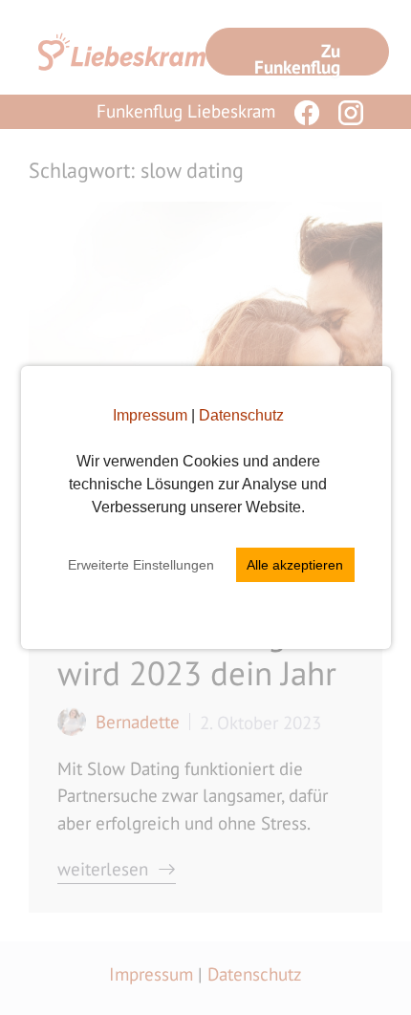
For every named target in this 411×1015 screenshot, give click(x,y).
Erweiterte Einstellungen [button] (141, 564)
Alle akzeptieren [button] (295, 564)
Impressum (150, 415)
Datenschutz (241, 415)
